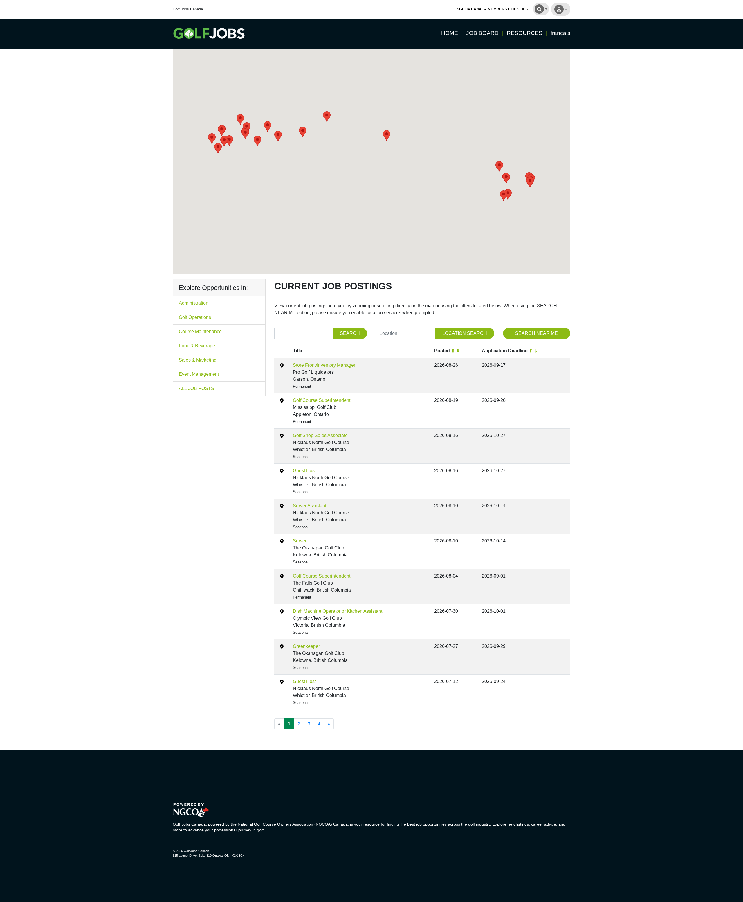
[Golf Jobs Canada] (209, 33)
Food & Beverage (197, 345)
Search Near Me (536, 333)
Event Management (199, 374)
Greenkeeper (306, 646)
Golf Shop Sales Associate (320, 435)
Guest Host (304, 470)
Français (560, 33)
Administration (193, 303)
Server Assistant (309, 505)
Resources (524, 33)
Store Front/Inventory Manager (324, 365)
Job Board (482, 33)
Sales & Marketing (198, 359)
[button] (212, 138)
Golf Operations (195, 317)
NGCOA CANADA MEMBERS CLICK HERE (494, 9)
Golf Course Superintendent (321, 400)
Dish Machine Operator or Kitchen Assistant (337, 611)
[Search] (541, 8)
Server (299, 540)
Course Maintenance (200, 331)
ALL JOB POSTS (196, 388)
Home (449, 33)
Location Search (464, 333)
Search (350, 333)
